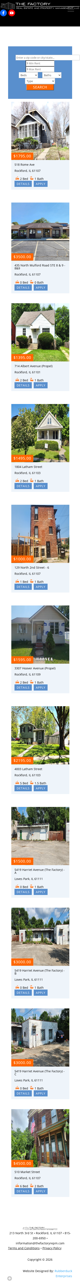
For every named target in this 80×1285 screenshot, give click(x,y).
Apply (40, 184)
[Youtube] (11, 13)
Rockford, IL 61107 (49, 1233)
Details (23, 184)
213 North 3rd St (21, 1233)
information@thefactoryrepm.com (40, 1243)
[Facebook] (3, 13)
